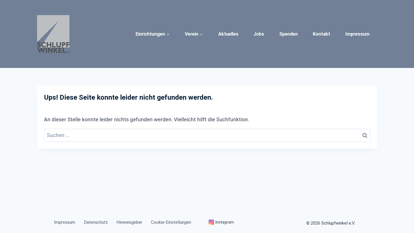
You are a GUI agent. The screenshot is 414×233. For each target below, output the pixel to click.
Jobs (259, 34)
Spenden (288, 34)
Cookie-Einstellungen (171, 222)
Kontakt (321, 34)
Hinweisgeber (129, 222)
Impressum (357, 34)
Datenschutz (96, 222)
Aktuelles (228, 34)
